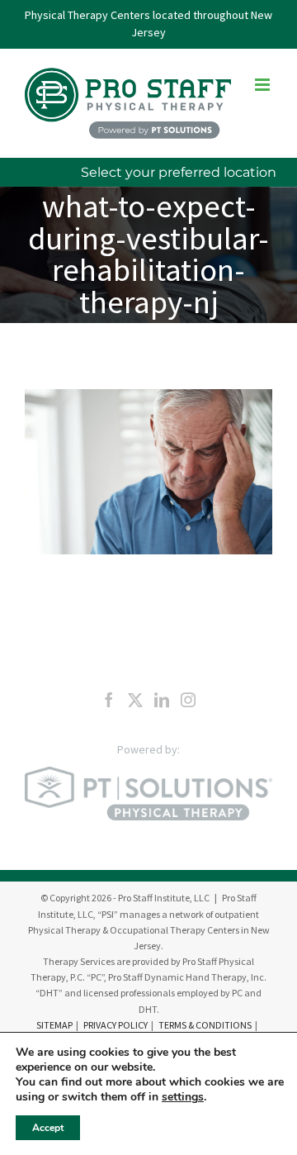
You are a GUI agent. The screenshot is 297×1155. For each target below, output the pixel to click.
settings (183, 1097)
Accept (48, 1127)
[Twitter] (135, 699)
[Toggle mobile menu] (263, 84)
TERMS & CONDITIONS (205, 1025)
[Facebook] (108, 699)
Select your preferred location (178, 172)
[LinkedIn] (161, 699)
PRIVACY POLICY (115, 1025)
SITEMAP (54, 1025)
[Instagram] (188, 699)
